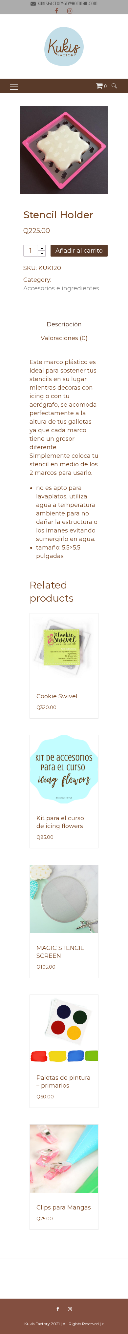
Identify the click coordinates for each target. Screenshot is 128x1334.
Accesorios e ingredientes (61, 288)
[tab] (64, 324)
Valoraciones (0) (64, 338)
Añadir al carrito (79, 250)
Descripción (64, 324)
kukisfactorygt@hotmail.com (67, 4)
